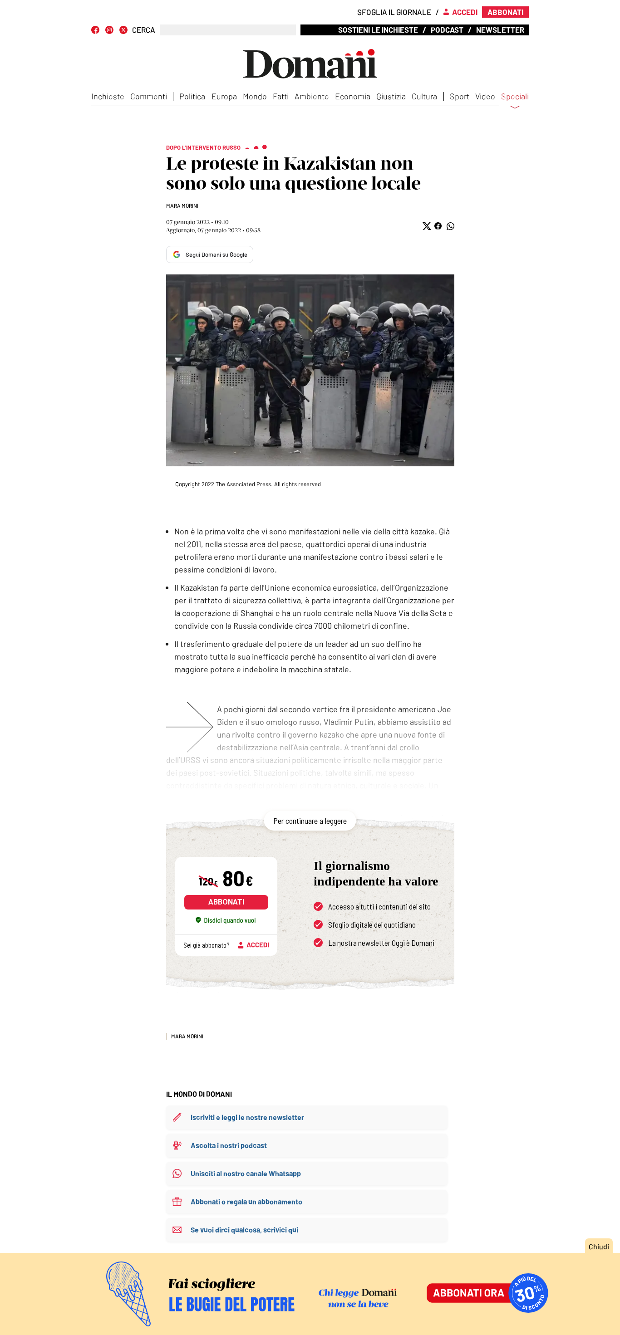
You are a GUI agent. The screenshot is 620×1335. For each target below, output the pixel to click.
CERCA (143, 29)
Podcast (447, 29)
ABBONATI (226, 902)
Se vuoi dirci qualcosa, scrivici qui (244, 1229)
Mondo (255, 96)
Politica (192, 96)
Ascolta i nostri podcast (229, 1145)
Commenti (148, 96)
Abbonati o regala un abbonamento (246, 1201)
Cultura (424, 96)
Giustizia (391, 96)
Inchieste (107, 96)
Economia (352, 96)
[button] (426, 226)
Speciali (515, 96)
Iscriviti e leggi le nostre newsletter (247, 1117)
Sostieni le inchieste (378, 29)
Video (485, 96)
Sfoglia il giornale (394, 11)
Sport (459, 96)
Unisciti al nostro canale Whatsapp (246, 1173)
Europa (224, 96)
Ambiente (312, 96)
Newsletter (500, 29)
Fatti (281, 96)
